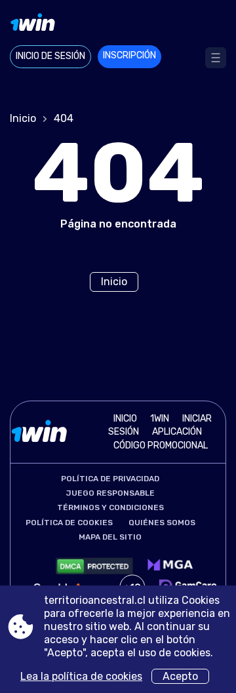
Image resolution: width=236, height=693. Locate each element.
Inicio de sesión (50, 56)
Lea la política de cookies (81, 676)
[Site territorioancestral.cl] (118, 24)
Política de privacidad (110, 478)
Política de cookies (69, 522)
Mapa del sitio (110, 537)
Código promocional (160, 445)
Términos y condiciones (110, 507)
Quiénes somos (161, 522)
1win (159, 418)
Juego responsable (110, 493)
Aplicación (177, 431)
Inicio (23, 118)
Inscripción (129, 55)
